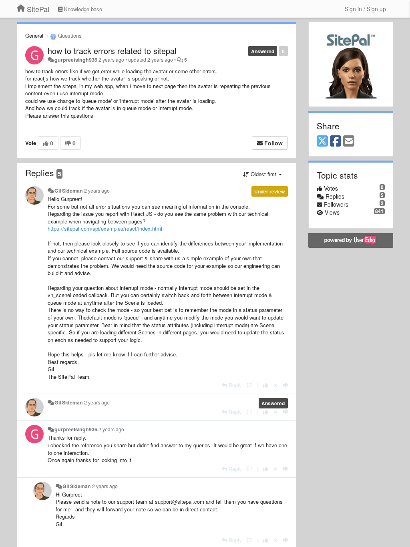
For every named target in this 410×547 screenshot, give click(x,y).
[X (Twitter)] (322, 141)
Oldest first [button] (263, 174)
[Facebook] (335, 141)
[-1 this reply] (285, 385)
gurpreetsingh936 (75, 59)
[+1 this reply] (265, 385)
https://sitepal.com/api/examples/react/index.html (105, 228)
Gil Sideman (68, 190)
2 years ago (97, 190)
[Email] (348, 141)
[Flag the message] (249, 385)
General (34, 35)
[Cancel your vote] (275, 385)
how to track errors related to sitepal (112, 50)
